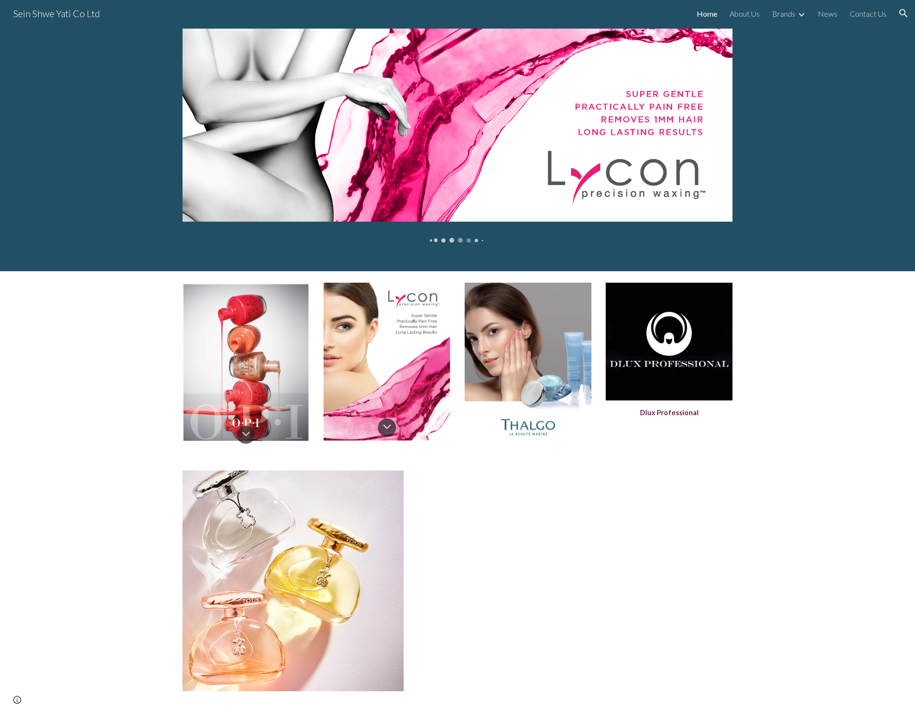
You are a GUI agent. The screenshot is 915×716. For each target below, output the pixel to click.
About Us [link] (745, 13)
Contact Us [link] (868, 13)
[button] (903, 13)
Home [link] (707, 13)
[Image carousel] (457, 136)
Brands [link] (783, 13)
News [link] (827, 13)
